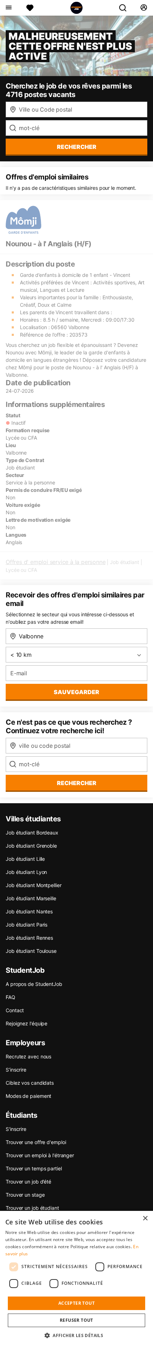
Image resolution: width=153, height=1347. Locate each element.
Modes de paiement (28, 1096)
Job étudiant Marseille (31, 898)
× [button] (145, 1218)
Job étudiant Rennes (29, 938)
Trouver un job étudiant (32, 1208)
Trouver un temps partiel (34, 1168)
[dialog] (76, 1279)
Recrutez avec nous (28, 1056)
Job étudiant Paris (26, 925)
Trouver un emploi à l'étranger (40, 1155)
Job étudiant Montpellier (34, 885)
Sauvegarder (76, 692)
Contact (15, 1010)
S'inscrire (16, 1129)
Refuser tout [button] (76, 1320)
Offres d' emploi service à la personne (55, 561)
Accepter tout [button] (76, 1303)
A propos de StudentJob (34, 984)
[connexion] (143, 8)
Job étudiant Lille (25, 859)
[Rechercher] (125, 8)
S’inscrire (16, 1070)
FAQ (10, 997)
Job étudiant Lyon (26, 872)
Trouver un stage (25, 1195)
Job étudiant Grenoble (31, 846)
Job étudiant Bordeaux (32, 833)
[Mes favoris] (30, 8)
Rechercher (76, 783)
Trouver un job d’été (28, 1182)
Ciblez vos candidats (30, 1083)
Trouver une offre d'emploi (36, 1142)
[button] (76, 1335)
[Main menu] (8, 8)
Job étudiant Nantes (29, 911)
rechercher (76, 146)
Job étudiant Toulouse (31, 951)
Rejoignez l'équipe (26, 1023)
